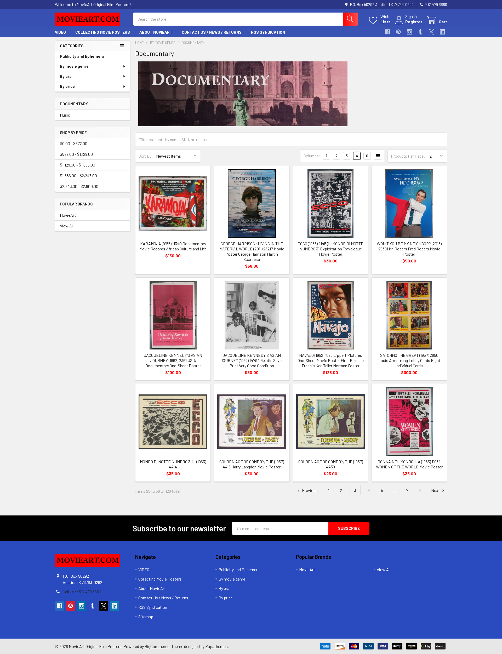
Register (413, 21)
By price (67, 86)
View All (66, 225)
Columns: (312, 155)
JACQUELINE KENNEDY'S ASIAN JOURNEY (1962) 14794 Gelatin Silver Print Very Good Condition (251, 360)
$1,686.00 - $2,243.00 (78, 175)
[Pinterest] (398, 32)
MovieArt (68, 215)
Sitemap (145, 616)
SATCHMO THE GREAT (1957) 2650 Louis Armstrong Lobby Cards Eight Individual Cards (409, 360)
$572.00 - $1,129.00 (76, 154)
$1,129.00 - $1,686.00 (77, 164)
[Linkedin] (442, 32)
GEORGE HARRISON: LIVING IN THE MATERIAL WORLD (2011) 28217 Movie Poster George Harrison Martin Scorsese (251, 251)
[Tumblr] (420, 32)
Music (65, 114)
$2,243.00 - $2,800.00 (79, 186)
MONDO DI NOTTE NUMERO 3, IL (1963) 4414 (173, 464)
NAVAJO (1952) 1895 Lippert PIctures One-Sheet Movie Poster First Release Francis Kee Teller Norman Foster (331, 360)
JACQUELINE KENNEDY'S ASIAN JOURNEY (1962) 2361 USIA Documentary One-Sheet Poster (173, 360)
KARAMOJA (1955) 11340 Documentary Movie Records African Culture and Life (173, 246)
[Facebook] (387, 32)
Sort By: (146, 155)
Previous (309, 490)
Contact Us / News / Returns (212, 32)
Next (436, 490)
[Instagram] (409, 32)
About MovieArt (155, 32)
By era (66, 76)
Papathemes (216, 646)
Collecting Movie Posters (102, 32)
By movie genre (74, 66)
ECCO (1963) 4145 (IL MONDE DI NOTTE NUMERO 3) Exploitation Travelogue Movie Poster (330, 248)
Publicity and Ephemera (82, 56)
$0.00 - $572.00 (73, 143)
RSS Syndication (268, 32)
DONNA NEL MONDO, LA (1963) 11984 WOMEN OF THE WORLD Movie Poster (409, 464)
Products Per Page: (408, 155)
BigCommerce (157, 646)
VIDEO (60, 32)
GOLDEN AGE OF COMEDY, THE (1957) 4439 (330, 464)
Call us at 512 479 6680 (82, 591)
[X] (431, 32)
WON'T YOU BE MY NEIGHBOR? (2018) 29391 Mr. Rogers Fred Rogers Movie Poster (409, 248)
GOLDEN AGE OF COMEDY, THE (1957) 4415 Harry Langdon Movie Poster (251, 464)
